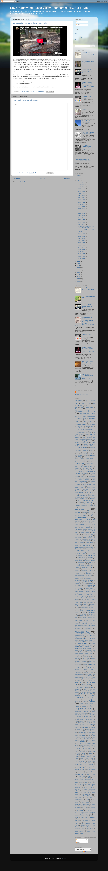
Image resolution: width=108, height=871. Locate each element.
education (77, 512)
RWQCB (82, 742)
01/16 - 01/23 (82, 256)
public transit (89, 719)
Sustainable (78, 799)
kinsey (87, 591)
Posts (78, 22)
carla (78, 453)
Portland (77, 706)
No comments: (40, 91)
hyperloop (91, 570)
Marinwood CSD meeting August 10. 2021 (87, 71)
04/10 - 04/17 (82, 234)
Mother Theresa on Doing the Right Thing (88, 53)
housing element (80, 564)
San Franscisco (88, 743)
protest (76, 717)
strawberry (77, 789)
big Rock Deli (92, 431)
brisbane (77, 442)
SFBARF (91, 764)
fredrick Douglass (85, 532)
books (84, 437)
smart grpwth (82, 772)
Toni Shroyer (86, 809)
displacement (83, 498)
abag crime (90, 405)
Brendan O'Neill (83, 439)
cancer (91, 450)
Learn (91, 601)
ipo (91, 575)
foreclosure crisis (91, 529)
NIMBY (90, 675)
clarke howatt (80, 463)
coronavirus (80, 475)
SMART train (79, 774)
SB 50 (76, 750)
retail (92, 730)
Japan (80, 578)
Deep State (86, 489)
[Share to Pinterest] (53, 92)
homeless (89, 559)
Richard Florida (92, 732)
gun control (90, 550)
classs (92, 463)
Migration (78, 662)
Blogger (64, 858)
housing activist (81, 562)
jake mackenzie (87, 577)
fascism (76, 527)
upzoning (92, 817)
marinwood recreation (87, 645)
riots (76, 735)
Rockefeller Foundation (85, 737)
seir (90, 759)
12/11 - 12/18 (82, 182)
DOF (80, 502)
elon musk (90, 512)
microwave (84, 661)
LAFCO (91, 593)
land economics (79, 594)
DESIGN (86, 494)
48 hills (79, 401)
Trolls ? (84, 109)
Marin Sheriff (80, 626)
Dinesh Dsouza (91, 495)
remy (84, 729)
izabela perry (79, 577)
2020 (78, 263)
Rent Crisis (86, 730)
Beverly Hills (77, 431)
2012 (78, 281)
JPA (76, 585)
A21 (76, 403)
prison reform (78, 711)
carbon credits (92, 452)
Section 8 (82, 759)
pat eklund (86, 687)
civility (89, 461)
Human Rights (86, 568)
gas (80, 539)
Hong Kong (86, 560)
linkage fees (86, 604)
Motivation (79, 667)
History (76, 559)
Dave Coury (83, 486)
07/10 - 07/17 (82, 206)
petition (83, 690)
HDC (84, 553)
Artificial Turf (80, 426)
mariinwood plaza (82, 614)
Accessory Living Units (87, 407)
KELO (84, 589)
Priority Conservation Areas (83, 708)
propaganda (78, 714)
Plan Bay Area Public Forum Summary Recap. (87, 363)
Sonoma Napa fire (89, 779)
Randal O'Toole (91, 721)
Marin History (85, 623)
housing (93, 560)
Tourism (93, 809)
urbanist (79, 822)
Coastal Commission (88, 466)
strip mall (84, 790)
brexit (89, 439)
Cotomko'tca (83, 476)
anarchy (87, 419)
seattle (76, 759)
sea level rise (84, 758)
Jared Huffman (87, 578)
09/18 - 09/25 (82, 195)
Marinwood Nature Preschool (86, 640)
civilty (94, 461)
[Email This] (47, 92)
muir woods (90, 671)
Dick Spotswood (81, 495)
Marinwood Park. (91, 641)
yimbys (88, 831)
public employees (83, 717)
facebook (89, 524)
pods (88, 697)
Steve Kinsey (88, 787)
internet (87, 575)
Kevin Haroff (90, 590)
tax (81, 801)
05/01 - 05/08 (82, 222)
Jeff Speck (84, 580)
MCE (81, 655)
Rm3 (89, 735)
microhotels (77, 661)
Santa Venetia (86, 746)
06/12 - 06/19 (82, 211)
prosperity (79, 716)
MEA (92, 655)
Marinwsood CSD (79, 650)
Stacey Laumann (91, 784)
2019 (78, 265)
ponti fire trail (89, 703)
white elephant (90, 830)
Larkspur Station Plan (81, 598)
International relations (79, 575)
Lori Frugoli (91, 607)
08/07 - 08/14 (82, 202)
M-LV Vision (82, 610)
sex (85, 764)
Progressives (84, 713)
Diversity (92, 498)
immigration (78, 572)
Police (76, 699)
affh (89, 409)
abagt (76, 407)
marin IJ (91, 623)
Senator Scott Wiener (86, 763)
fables (82, 524)
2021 (78, 261)
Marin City (83, 615)
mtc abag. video (78, 669)
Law (82, 599)
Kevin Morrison (79, 591)
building (85, 444)
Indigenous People (88, 572)
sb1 (92, 750)
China (81, 458)
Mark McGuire (90, 651)
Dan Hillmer (91, 482)
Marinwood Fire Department (83, 630)
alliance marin (91, 416)
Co (91, 464)
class (88, 463)
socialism (89, 776)
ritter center (82, 735)
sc (89, 755)
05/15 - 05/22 (82, 217)
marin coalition (83, 617)
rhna (76, 732)
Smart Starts (90, 772)
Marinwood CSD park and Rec (84, 633)
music (92, 672)
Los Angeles (77, 609)
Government (86, 545)
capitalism (85, 452)
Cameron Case (85, 450)
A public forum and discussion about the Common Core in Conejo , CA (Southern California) (88, 85)
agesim (91, 415)
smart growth (91, 771)
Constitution (92, 473)
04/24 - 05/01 (82, 224)
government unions (79, 547)
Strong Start (90, 790)
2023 (78, 178)
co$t (81, 466)
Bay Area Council (82, 429)
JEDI (92, 578)
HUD (76, 569)
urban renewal (85, 820)
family (86, 526)
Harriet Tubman (92, 552)
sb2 (86, 751)
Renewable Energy (91, 729)
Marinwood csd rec (79, 635)
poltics (81, 703)
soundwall (77, 781)
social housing (82, 776)
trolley (87, 815)
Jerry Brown (90, 580)
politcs (85, 699)
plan (88, 692)
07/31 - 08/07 (82, 204)
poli (92, 697)
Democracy (88, 490)
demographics (79, 492)
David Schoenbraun (91, 487)
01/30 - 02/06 (82, 251)
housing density (89, 562)
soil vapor (77, 777)
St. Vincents (83, 784)
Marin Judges (78, 625)
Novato (78, 679)
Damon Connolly (81, 482)
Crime (87, 478)
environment (79, 519)
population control (79, 705)
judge (85, 585)
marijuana (91, 614)
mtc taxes (91, 669)
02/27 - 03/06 (82, 245)
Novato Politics (86, 679)
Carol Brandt (84, 453)
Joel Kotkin (86, 582)
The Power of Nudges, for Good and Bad (88, 133)
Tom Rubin (84, 807)
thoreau (91, 805)
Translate (87, 851)
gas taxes (91, 539)
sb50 (83, 753)
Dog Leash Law (87, 502)
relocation (79, 729)
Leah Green (83, 601)
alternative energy (81, 418)
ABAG (79, 405)
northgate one (92, 677)
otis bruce (89, 684)
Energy (84, 515)
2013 (78, 278)
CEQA (79, 457)
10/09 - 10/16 (82, 191)
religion (93, 727)
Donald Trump (88, 503)
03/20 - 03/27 (82, 238)
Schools (83, 756)
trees (83, 815)
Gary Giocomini (87, 537)
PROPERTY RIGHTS (90, 714)
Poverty (91, 706)
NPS (78, 680)
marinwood (88, 628)
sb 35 (84, 748)
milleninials (85, 664)
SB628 (90, 753)
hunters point (84, 570)
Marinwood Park (79, 641)
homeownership (79, 560)
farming (91, 526)
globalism (85, 543)
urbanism (93, 820)
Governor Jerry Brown (90, 548)
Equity (88, 519)
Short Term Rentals (79, 766)
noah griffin (77, 677)
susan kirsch (78, 797)
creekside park (92, 476)
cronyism (87, 479)
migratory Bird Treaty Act (87, 662)
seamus (91, 758)
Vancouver (91, 822)
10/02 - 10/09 (82, 193)
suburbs (77, 792)
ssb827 (90, 782)
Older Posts (67, 178)
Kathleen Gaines (89, 588)
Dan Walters (77, 484)
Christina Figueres (89, 458)
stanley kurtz (79, 785)
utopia (84, 822)
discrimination (85, 497)
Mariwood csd (88, 650)
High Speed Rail (81, 557)
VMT (82, 823)
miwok (88, 666)
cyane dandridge (84, 481)
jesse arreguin (78, 582)
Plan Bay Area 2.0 (86, 694)
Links (76, 35)
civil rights (84, 461)
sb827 (77, 755)
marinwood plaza (82, 643)
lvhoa (94, 609)
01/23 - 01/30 (82, 254)
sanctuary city (78, 746)
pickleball (83, 692)
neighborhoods (88, 674)
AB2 (90, 403)
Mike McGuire (78, 664)
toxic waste (80, 810)
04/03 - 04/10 (82, 236)
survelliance (78, 796)
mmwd (93, 666)
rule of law (83, 740)
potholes (84, 706)
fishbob (84, 529)
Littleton (78, 605)
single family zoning (80, 769)
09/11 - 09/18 (82, 197)
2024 (78, 176)
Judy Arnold (91, 585)
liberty (76, 604)
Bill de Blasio (88, 432)
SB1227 (76, 751)
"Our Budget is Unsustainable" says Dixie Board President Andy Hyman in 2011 (88, 376)
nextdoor (84, 675)
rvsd (77, 741)
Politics (92, 701)
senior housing (78, 764)
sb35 (94, 751)
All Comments (81, 24)
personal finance (87, 689)
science (89, 756)
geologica (82, 542)
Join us (77, 33)
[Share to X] (50, 92)
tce (92, 802)
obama (85, 680)
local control (92, 605)
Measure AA (85, 656)
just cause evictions (82, 586)
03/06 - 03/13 (82, 243)
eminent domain (80, 514)
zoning (82, 833)
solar (82, 778)
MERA (83, 658)
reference (77, 727)
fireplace (88, 527)
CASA (90, 453)
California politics (82, 447)
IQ (94, 575)
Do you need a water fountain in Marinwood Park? (30, 23)
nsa (81, 680)
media (91, 656)
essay (93, 521)
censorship (92, 455)
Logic (78, 607)
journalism (91, 583)
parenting (83, 685)
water (87, 825)
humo (92, 568)
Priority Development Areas (83, 710)
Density (80, 494)
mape (84, 612)
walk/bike (83, 825)
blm (87, 434)
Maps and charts (79, 37)
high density (91, 555)
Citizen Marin (78, 460)
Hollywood (82, 559)
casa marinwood (79, 455)
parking (89, 685)
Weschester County (79, 828)
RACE (76, 721)
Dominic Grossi (78, 503)
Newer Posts (17, 178)
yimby (81, 831)
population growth (89, 705)
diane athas (92, 494)
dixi (78, 500)
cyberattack (92, 481)
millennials (92, 664)
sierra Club (88, 766)
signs (94, 766)
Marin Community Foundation (87, 618)
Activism (77, 409)
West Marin (90, 828)
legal (85, 602)
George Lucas (89, 542)
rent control (79, 730)
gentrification (86, 540)
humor (77, 570)
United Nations (84, 817)
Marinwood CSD (82, 632)
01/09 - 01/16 (82, 258)
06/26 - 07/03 (82, 208)
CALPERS (90, 449)
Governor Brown (79, 548)
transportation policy (83, 814)
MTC (89, 667)
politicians (85, 701)
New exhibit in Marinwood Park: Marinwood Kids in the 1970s (88, 147)
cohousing (77, 468)
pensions (78, 689)
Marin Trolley (90, 626)
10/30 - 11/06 (82, 189)
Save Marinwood (81, 392)
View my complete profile (81, 394)
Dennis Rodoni (90, 492)
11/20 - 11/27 (81, 184)
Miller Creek (81, 666)
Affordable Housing (85, 411)
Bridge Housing (86, 441)
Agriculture (77, 416)
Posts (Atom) (23, 182)
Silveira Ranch (81, 767)
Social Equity (91, 774)
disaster (78, 497)
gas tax (85, 539)
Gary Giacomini (78, 537)
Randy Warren (81, 722)
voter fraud (87, 823)
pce (92, 687)
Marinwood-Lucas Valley (83, 648)
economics (79, 509)
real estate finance (84, 724)
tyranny (76, 817)
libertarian (90, 602)
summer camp (86, 792)
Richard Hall (80, 734)
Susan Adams (87, 796)
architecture (92, 424)
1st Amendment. (90, 400)
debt (78, 489)
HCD (78, 553)
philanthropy (90, 690)
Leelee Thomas (78, 602)
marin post (84, 625)
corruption (88, 475)
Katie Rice (77, 590)
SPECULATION (86, 781)
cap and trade (78, 452)
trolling (92, 815)
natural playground (79, 674)
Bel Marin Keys (90, 429)
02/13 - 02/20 (82, 247)
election (85, 512)
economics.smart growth (80, 510)
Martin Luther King (79, 653)
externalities (88, 522)
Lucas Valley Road (86, 609)
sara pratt (93, 746)
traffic (88, 810)
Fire (82, 527)
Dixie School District (88, 500)
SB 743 (82, 750)
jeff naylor (77, 580)
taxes (86, 801)
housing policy (90, 565)
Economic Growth (85, 507)
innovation (80, 573)
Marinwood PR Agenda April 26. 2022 (25, 100)
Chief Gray (87, 456)
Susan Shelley (89, 797)
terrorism (81, 805)
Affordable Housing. (84, 415)
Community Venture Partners (89, 469)
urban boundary (81, 818)
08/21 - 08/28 (82, 200)
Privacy (86, 711)
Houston (77, 567)
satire (78, 748)
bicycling (84, 431)
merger (88, 658)
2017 (78, 270)
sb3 (90, 751)
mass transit (88, 653)
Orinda (83, 684)
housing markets (80, 565)
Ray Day (89, 722)
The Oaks (87, 805)
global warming (78, 543)
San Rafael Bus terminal (87, 745)
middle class (92, 661)
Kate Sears (78, 588)
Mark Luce (82, 651)
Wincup (76, 831)
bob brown (88, 436)
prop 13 (91, 713)
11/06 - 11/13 (81, 186)
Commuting (79, 471)
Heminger (89, 553)
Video (76, 823)
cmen (87, 464)
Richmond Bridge (89, 734)
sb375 (78, 753)
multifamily (86, 672)
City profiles (88, 460)
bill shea (82, 434)
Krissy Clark (85, 593)
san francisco (80, 743)
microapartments (86, 659)
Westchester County (80, 830)
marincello (77, 628)
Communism (78, 469)
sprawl (81, 782)
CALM (83, 449)
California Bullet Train (90, 445)
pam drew (77, 685)
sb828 (84, 755)
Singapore (91, 767)
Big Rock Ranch (80, 432)
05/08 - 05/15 (82, 220)
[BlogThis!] (49, 92)
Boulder (89, 437)
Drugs (90, 505)
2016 (78, 272)
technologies (78, 804)
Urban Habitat (90, 818)
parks (94, 685)
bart (86, 427)
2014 (78, 276)
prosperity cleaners (88, 716)
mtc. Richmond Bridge (80, 671)
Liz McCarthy (84, 605)
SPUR (86, 782)
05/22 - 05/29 (82, 215)
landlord (76, 596)
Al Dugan (84, 416)
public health (92, 718)
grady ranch (80, 550)
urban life (77, 820)
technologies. (86, 804)
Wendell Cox (87, 826)
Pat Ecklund (79, 687)
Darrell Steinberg (87, 484)
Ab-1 (86, 403)
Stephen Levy (87, 785)
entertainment (80, 517)
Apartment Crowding (80, 424)
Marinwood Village (82, 646)
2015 (78, 274)
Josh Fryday (84, 583)
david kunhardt (79, 487)
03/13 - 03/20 (82, 240)
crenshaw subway (80, 478)
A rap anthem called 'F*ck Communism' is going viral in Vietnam (83, 161)
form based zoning (81, 530)
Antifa (91, 423)
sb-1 (87, 750)
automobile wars (79, 427)
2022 (78, 180)
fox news (88, 530)
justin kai (90, 586)
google (76, 545)
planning (77, 695)
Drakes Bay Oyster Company (81, 505)
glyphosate (90, 543)
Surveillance (86, 794)
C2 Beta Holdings (79, 445)
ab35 (94, 403)
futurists (85, 535)
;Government (78, 400)
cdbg (86, 455)
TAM (87, 799)
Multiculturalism (78, 672)
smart (82, 771)
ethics (78, 522)
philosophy (77, 692)
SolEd (88, 778)
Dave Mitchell (90, 486)
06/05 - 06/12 (82, 213)
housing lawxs (92, 564)
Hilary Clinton (90, 557)
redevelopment (87, 725)
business (91, 444)
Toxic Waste (78, 39)
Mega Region (77, 658)
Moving (84, 667)
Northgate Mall (84, 677)
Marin (76, 615)
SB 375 (90, 748)
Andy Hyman (88, 421)
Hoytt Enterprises (87, 567)
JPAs (80, 585)
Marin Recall (92, 625)
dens (76, 494)
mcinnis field (86, 655)
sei (87, 759)
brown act (85, 442)
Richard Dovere (82, 732)
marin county (78, 620)
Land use (89, 594)
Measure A (77, 656)
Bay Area (92, 427)
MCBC (76, 655)
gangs (90, 536)
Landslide (83, 596)
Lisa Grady (92, 604)
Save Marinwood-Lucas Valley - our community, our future (49, 8)
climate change (79, 465)
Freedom (86, 534)
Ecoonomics (90, 510)
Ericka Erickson (86, 521)
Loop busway (84, 607)
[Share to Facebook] (52, 92)
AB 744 (82, 403)
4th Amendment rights (86, 401)
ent (91, 515)
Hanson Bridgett (83, 552)
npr (94, 678)
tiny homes (77, 807)
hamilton (76, 552)
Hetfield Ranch (82, 555)
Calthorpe (77, 450)
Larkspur (91, 596)
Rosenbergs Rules (86, 738)
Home (42, 178)
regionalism (84, 727)
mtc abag (85, 669)
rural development (91, 740)
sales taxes (92, 742)
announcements (79, 423)
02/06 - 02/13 (82, 249)
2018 (78, 267)
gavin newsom (78, 540)
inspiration (88, 573)
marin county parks (85, 622)
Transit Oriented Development (88, 812)
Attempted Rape (89, 426)
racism (81, 721)
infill (76, 573)
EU (82, 522)
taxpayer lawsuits (85, 802)
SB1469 (82, 751)
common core (87, 468)
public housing (80, 719)
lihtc (81, 604)
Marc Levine (91, 612)
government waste (89, 547)
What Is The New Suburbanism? (86, 121)
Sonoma (81, 779)
